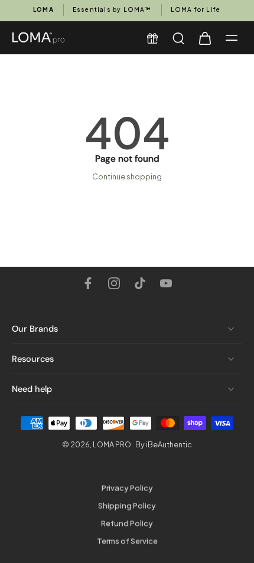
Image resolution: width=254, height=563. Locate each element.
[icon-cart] (204, 38)
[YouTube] (166, 283)
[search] (178, 38)
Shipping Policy (127, 505)
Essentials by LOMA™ (112, 9)
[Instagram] (114, 283)
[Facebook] (88, 283)
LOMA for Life (196, 9)
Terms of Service (127, 540)
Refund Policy (127, 523)
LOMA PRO (112, 445)
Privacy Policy (127, 488)
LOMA (43, 9)
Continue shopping (127, 176)
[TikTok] (140, 283)
